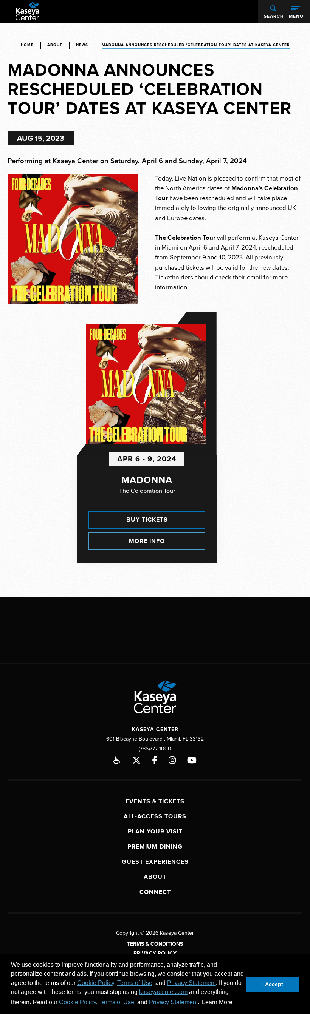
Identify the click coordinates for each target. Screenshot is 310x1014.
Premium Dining (155, 846)
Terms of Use (134, 983)
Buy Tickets (147, 519)
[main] (155, 310)
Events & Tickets (155, 801)
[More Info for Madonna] (146, 384)
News (82, 45)
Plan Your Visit (155, 831)
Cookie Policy (95, 983)
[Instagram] (172, 760)
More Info (147, 541)
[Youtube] (192, 760)
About (54, 45)
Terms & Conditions (155, 944)
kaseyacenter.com (163, 992)
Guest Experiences (155, 862)
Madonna (146, 480)
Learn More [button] (217, 1002)
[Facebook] (154, 760)
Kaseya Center (27, 11)
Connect (155, 892)
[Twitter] (136, 760)
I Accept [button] (272, 984)
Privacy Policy (155, 953)
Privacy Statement (191, 983)
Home (27, 45)
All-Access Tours (155, 816)
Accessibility (117, 760)
